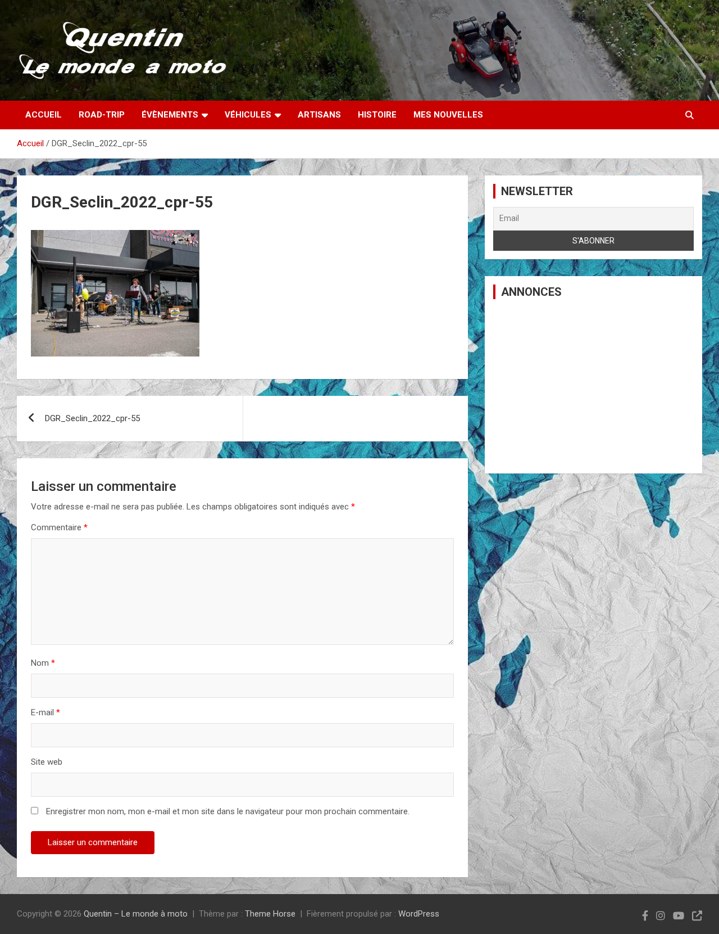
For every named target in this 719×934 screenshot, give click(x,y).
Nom (43, 663)
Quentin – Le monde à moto (136, 914)
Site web (46, 762)
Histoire (377, 115)
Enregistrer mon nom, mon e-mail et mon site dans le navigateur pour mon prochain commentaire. (227, 811)
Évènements (170, 115)
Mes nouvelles (448, 115)
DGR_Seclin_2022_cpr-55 (92, 418)
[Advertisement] (593, 386)
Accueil (43, 115)
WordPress (418, 914)
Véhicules (248, 115)
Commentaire (59, 527)
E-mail (45, 712)
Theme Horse (270, 914)
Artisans (319, 115)
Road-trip (102, 115)
